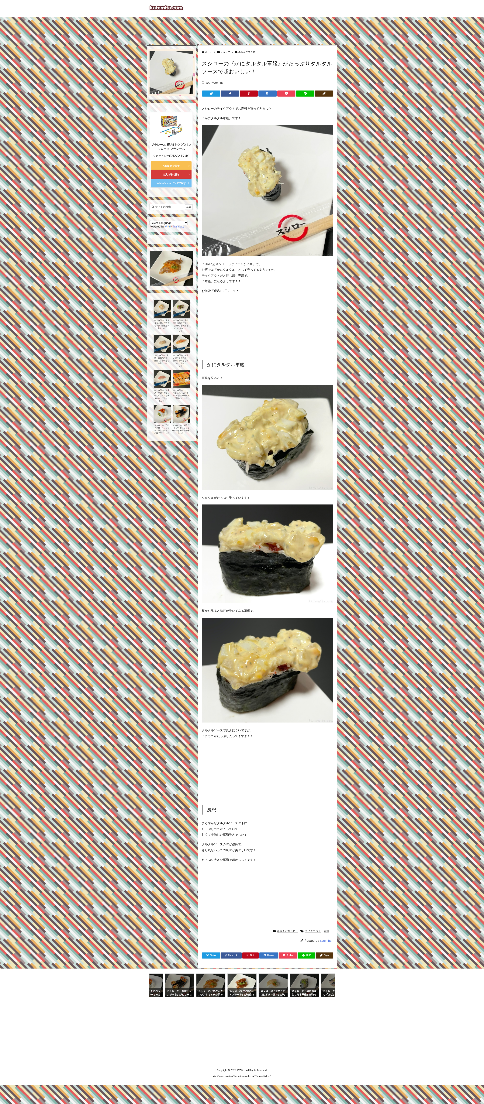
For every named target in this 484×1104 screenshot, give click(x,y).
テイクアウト (313, 931)
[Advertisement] (242, 29)
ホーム (209, 51)
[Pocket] (286, 94)
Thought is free (262, 1076)
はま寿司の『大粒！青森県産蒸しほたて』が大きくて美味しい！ (161, 359)
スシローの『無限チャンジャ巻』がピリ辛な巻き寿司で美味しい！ (180, 429)
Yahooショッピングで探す (171, 183)
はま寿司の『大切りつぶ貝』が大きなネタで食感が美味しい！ (161, 324)
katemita (325, 940)
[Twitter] (211, 94)
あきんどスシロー (248, 51)
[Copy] (324, 94)
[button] (156, 265)
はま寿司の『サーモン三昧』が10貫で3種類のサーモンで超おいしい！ (181, 394)
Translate (178, 226)
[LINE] (305, 94)
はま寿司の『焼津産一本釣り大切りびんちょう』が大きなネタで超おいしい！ (161, 395)
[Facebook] (230, 94)
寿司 (326, 931)
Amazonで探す (171, 165)
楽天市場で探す (171, 174)
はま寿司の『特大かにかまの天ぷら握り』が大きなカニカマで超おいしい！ (180, 360)
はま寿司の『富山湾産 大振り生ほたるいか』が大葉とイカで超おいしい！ (180, 325)
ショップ (225, 51)
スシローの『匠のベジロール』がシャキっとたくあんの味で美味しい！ (161, 429)
